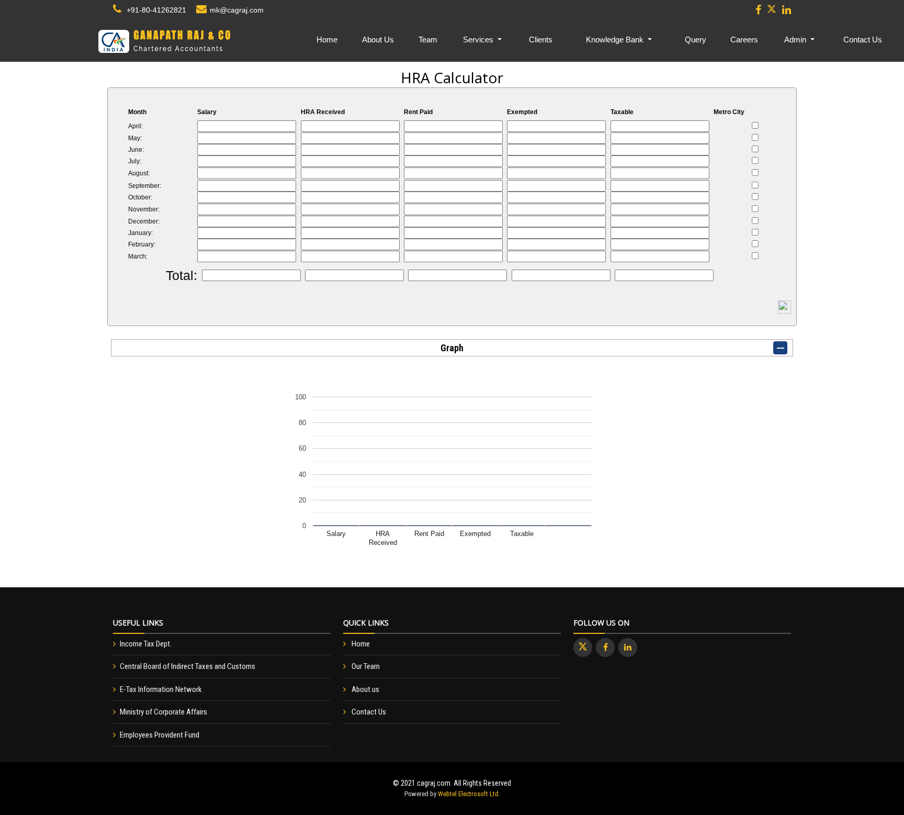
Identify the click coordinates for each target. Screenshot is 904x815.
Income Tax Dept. (146, 644)
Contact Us (862, 39)
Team (428, 39)
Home (327, 39)
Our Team (366, 666)
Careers (744, 39)
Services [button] (479, 39)
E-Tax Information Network (161, 689)
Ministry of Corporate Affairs (163, 712)
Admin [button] (796, 39)
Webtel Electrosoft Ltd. (469, 794)
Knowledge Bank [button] (616, 39)
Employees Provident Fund (159, 735)
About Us (378, 39)
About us (365, 689)
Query (695, 39)
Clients (540, 39)
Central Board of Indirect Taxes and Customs (187, 666)
